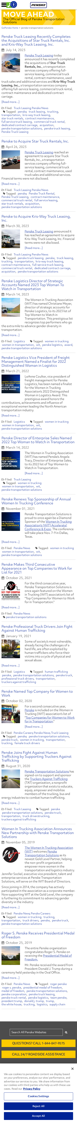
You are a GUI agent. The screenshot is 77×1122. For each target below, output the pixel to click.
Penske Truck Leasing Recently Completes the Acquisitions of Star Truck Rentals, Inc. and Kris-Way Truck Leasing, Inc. (35, 40)
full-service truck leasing (47, 264)
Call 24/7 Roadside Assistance (38, 1054)
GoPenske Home (9, 27)
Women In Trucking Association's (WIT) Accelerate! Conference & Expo (48, 525)
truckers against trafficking (18, 682)
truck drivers (30, 920)
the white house (11, 1004)
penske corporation (14, 994)
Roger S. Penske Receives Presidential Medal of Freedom (38, 935)
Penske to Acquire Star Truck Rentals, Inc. (35, 141)
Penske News (40, 108)
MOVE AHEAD (28, 14)
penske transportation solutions (21, 128)
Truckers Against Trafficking (49, 779)
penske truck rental (13, 997)
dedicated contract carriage (19, 125)
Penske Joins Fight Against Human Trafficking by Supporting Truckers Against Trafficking (36, 756)
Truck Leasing (22, 108)
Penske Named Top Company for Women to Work (37, 693)
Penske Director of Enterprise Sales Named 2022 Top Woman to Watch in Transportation (38, 440)
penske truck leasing (57, 128)
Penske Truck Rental (41, 193)
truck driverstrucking (36, 816)
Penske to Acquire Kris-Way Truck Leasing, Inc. (36, 218)
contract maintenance (39, 118)
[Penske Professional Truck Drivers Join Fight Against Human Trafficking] (10, 649)
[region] (38, 1092)
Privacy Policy (31, 1088)
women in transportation (18, 345)
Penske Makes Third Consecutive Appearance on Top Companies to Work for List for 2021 (36, 568)
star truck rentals (12, 118)
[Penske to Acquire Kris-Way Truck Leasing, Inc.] (10, 238)
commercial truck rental (49, 121)
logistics (42, 1004)
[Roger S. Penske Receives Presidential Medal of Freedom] (10, 955)
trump (50, 1001)
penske (22, 111)
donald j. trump (34, 1001)
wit (38, 345)
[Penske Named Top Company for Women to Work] (10, 713)
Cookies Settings (38, 1096)
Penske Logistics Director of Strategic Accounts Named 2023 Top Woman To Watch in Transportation (32, 284)
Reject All (38, 1106)
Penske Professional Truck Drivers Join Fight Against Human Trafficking (37, 628)
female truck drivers (27, 743)
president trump (11, 1001)
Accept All (38, 1116)
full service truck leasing (16, 121)
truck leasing (37, 111)
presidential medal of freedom (42, 987)
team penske (58, 997)
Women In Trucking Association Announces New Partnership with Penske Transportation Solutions (37, 832)
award (68, 345)
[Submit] (66, 1032)
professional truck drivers (17, 678)
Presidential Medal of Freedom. (48, 957)
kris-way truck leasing (36, 115)
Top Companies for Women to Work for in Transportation (50, 719)
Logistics (19, 341)
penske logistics (52, 345)
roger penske (58, 984)
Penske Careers (23, 733)
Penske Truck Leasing (39, 55)
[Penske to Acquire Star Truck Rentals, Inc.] (10, 159)
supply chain (57, 1004)
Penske (29, 710)
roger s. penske (11, 987)
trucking (52, 111)
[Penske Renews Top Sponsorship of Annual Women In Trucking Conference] (10, 521)
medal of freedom (12, 991)
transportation (10, 115)
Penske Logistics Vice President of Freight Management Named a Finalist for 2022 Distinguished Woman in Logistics (35, 361)
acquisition (47, 125)
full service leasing (45, 200)
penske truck (64, 675)
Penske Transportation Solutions (47, 771)
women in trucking (57, 341)
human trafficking (56, 671)
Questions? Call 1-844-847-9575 (38, 1043)
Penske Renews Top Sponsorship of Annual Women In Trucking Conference (36, 501)
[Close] (72, 1069)
